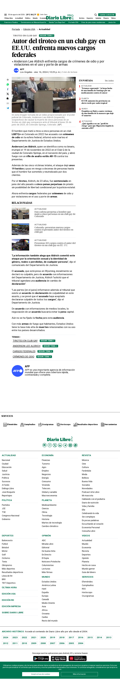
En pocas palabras (90, 520)
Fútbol (5, 544)
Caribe (45, 617)
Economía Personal (91, 527)
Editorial (45, 547)
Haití (44, 589)
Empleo (45, 471)
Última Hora (8, 18)
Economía (43, 18)
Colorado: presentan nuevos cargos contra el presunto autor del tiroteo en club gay (53, 230)
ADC (44, 540)
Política (27, 18)
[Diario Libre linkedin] (60, 445)
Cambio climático (50, 526)
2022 (24, 637)
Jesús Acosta (113, 22)
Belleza (85, 478)
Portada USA (73, 22)
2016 (80, 637)
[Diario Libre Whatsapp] (75, 445)
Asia (44, 606)
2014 (99, 637)
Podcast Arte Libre (90, 492)
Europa (45, 596)
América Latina (49, 585)
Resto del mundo (50, 621)
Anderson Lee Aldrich (26, 346)
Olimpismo (7, 565)
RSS (84, 589)
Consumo (46, 481)
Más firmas (47, 572)
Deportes (90, 18)
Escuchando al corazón (92, 524)
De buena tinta (48, 551)
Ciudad (5, 464)
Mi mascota (87, 495)
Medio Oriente (48, 603)
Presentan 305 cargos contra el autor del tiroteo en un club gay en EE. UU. (55, 244)
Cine (84, 464)
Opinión (98, 18)
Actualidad (19, 18)
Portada (16, 29)
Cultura (85, 467)
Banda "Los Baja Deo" (57, 22)
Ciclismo (6, 558)
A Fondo (5, 485)
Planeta (106, 18)
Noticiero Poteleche (51, 561)
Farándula (86, 471)
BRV (4, 579)
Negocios (46, 474)
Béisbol (5, 547)
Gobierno (6, 519)
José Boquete (8, 492)
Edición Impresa (11, 606)
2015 (90, 637)
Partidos (6, 505)
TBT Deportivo (8, 583)
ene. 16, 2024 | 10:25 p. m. (47, 72)
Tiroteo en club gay (25, 341)
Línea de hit (7, 576)
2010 (24, 643)
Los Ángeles (26, 72)
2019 (52, 637)
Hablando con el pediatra (93, 499)
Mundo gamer (88, 569)
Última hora (9, 587)
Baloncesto (7, 540)
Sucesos (6, 481)
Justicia (5, 474)
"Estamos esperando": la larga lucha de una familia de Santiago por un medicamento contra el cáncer (96, 91)
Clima (44, 512)
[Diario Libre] (60, 17)
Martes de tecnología (52, 523)
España (45, 592)
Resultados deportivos (12, 572)
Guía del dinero (89, 572)
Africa (44, 610)
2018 (61, 637)
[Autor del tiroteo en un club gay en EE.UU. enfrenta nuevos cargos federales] (8, 84)
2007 (52, 643)
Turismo (46, 464)
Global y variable (49, 492)
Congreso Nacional (10, 515)
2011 (15, 643)
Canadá (45, 599)
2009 (33, 643)
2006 (61, 643)
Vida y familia (88, 506)
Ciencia (45, 508)
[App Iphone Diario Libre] (59, 658)
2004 (80, 643)
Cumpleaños (88, 585)
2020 (43, 637)
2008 (43, 643)
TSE (4, 512)
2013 (108, 637)
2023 (15, 637)
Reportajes (7, 495)
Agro (44, 467)
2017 (71, 637)
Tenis (4, 561)
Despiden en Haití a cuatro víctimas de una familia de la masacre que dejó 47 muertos (98, 113)
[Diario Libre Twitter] (55, 445)
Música (85, 460)
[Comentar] (8, 98)
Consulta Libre (88, 531)
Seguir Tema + (46, 35)
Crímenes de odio (23, 356)
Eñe (83, 510)
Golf (4, 555)
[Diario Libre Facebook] (44, 445)
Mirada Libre (47, 544)
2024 (5, 637)
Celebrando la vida (90, 513)
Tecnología (47, 515)
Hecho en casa (89, 565)
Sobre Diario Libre (12, 612)
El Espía (45, 558)
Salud (4, 471)
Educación (6, 467)
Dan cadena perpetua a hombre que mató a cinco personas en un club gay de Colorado (54, 214)
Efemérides (87, 582)
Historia (45, 519)
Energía (45, 478)
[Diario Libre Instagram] (50, 445)
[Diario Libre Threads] (70, 445)
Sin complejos (88, 517)
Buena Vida (87, 481)
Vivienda (46, 485)
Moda (84, 474)
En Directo (46, 555)
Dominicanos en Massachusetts (33, 22)
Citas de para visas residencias (93, 22)
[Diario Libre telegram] (65, 445)
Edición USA (29, 29)
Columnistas (48, 565)
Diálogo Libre (8, 488)
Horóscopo (87, 592)
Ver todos (109, 80)
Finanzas (46, 460)
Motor (5, 551)
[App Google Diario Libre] (41, 658)
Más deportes (8, 569)
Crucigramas (88, 596)
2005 (71, 643)
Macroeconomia (49, 495)
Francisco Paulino (11, 22)
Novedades (87, 488)
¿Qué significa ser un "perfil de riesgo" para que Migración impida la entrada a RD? (97, 126)
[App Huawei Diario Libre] (78, 658)
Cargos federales (24, 351)
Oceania (45, 613)
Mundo (35, 18)
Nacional (6, 460)
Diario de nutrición (90, 503)
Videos (113, 18)
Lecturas (46, 569)
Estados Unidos (49, 582)
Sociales (86, 485)
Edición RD (8, 600)
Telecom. (46, 488)
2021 (33, 637)
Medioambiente (49, 505)
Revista (81, 18)
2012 (5, 643)
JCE (3, 508)
